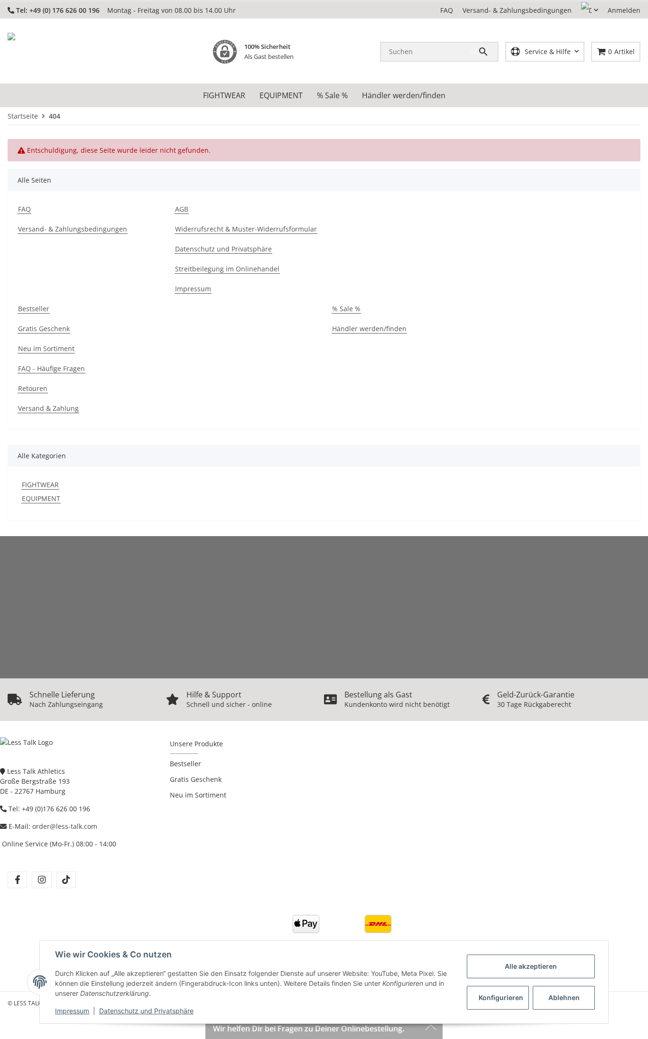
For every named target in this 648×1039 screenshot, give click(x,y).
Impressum (72, 1011)
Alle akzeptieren (531, 966)
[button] (589, 10)
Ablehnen (564, 997)
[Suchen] (484, 51)
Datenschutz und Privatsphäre (146, 1011)
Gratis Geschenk (196, 779)
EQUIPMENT (41, 498)
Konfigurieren (501, 997)
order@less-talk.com (64, 826)
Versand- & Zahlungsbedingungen (517, 10)
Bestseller (185, 763)
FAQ (446, 10)
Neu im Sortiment (198, 794)
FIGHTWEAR (40, 484)
